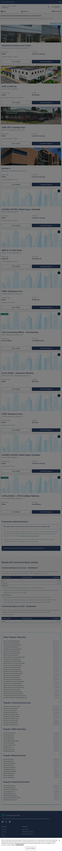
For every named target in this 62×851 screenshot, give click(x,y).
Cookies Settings (30, 848)
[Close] (59, 840)
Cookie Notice (19, 845)
